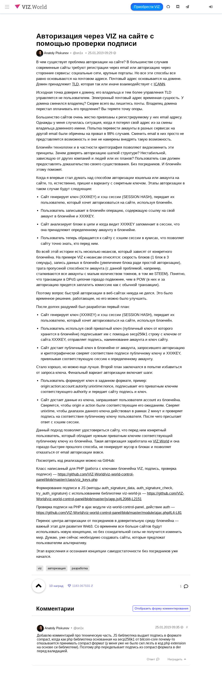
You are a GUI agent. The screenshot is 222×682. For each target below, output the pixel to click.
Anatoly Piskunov (56, 53)
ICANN (159, 84)
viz (40, 568)
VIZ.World (161, 441)
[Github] (168, 7)
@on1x (78, 53)
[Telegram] (187, 7)
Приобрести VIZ (147, 7)
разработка (80, 568)
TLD (75, 84)
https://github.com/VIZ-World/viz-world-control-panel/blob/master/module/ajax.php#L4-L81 (109, 513)
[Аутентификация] (210, 7)
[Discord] (177, 7)
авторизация (57, 568)
